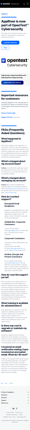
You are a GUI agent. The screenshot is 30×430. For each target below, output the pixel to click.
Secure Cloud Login (8, 113)
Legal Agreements (21, 417)
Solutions (4, 395)
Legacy (6, 383)
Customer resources (10, 42)
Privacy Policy (10, 412)
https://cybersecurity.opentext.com (15, 188)
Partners (4, 397)
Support (3, 400)
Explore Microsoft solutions (12, 82)
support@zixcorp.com (14, 230)
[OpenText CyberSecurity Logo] (10, 3)
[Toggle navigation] (27, 4)
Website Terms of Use (9, 417)
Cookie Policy (18, 412)
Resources (4, 403)
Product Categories (7, 392)
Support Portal (13, 250)
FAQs (5, 48)
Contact (21, 414)
